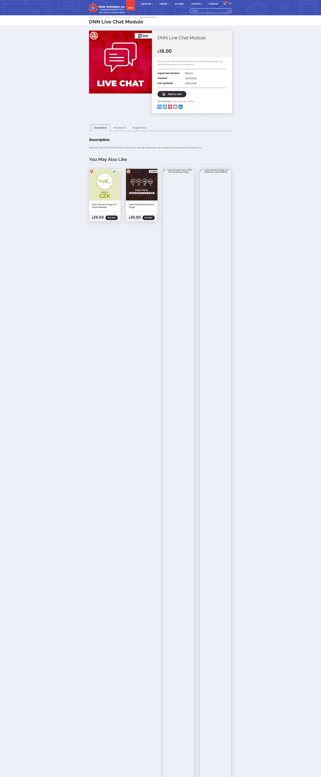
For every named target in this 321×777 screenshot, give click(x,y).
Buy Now (111, 218)
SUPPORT (196, 4)
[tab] (100, 128)
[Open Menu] (230, 4)
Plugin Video (139, 127)
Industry (146, 4)
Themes (163, 4)
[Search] (230, 11)
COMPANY (214, 4)
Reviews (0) (119, 127)
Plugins (179, 4)
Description (100, 127)
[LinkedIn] (180, 107)
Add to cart (175, 94)
